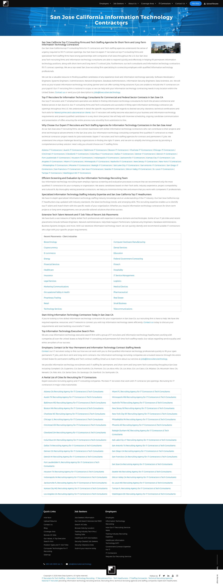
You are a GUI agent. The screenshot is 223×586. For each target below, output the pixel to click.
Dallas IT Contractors (124, 154)
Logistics (117, 281)
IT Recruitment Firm (104, 578)
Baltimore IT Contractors (95, 150)
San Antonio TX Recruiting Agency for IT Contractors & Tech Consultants (143, 445)
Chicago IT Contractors (164, 150)
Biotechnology (50, 242)
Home (87, 28)
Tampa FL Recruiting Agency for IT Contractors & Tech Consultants (141, 488)
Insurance (48, 275)
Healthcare (49, 270)
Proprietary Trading (52, 298)
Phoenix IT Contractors (79, 165)
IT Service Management (124, 275)
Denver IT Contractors (145, 154)
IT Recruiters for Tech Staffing (53, 578)
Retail (46, 303)
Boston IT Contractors (118, 150)
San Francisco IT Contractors (67, 169)
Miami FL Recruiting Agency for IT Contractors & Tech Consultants (141, 391)
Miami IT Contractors (73, 161)
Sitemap (47, 555)
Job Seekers (118, 3)
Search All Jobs (81, 525)
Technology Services (53, 309)
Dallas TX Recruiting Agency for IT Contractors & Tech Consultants (73, 445)
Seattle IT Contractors (115, 169)
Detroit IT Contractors (167, 154)
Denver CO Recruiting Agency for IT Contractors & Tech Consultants (73, 451)
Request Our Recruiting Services (118, 556)
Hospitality (118, 270)
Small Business (120, 303)
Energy (47, 259)
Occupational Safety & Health (57, 292)
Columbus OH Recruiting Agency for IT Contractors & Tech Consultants (75, 440)
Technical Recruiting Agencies (160, 578)
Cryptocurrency (51, 247)
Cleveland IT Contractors (77, 154)
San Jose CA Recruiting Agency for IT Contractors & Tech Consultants (142, 464)
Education (118, 253)
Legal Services (50, 281)
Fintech (117, 264)
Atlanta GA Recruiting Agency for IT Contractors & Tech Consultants (73, 391)
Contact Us (180, 3)
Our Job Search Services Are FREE (88, 521)
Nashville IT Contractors (121, 161)
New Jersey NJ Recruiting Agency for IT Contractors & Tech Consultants (143, 408)
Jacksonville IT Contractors (132, 158)
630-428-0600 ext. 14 (54, 564)
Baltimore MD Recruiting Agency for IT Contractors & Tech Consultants (75, 403)
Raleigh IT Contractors (102, 165)
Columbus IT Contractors (101, 154)
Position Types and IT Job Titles (56, 545)
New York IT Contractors (170, 161)
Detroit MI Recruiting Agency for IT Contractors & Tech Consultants (73, 456)
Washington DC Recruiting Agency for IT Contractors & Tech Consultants (144, 494)
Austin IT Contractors (73, 150)
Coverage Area (147, 3)
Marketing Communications (56, 286)
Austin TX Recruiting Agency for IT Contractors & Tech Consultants (73, 397)
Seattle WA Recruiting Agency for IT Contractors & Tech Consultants (141, 471)
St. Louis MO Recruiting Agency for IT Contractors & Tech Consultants (142, 483)
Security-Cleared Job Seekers (86, 541)
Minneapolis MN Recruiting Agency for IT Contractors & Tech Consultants (144, 397)
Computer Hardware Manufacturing (129, 242)
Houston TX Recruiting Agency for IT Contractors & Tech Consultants (74, 471)
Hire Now (195, 3)
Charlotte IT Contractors (141, 150)
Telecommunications (123, 309)
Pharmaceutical (121, 292)
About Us (132, 3)
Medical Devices (121, 286)
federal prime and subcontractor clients (72, 112)
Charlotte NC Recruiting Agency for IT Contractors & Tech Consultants (74, 414)
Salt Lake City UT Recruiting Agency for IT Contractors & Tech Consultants (144, 440)
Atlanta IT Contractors (52, 150)
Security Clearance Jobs (84, 545)
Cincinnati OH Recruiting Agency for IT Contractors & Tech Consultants (75, 425)
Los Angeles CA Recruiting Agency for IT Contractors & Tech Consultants (75, 494)
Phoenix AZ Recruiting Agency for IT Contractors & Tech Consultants (142, 425)
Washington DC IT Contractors (77, 173)
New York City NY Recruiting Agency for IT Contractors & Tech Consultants (144, 414)
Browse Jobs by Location (84, 528)
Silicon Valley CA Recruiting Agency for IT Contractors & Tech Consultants (144, 477)
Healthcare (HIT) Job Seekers (86, 538)
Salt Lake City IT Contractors (126, 165)
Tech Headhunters (120, 578)
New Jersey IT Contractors (145, 161)
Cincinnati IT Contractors (53, 154)
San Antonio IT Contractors (153, 165)
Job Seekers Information (84, 518)
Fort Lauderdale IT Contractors (56, 158)
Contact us (60, 92)
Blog (46, 528)
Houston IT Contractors (82, 158)
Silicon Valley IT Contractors (138, 169)
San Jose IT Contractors (92, 169)
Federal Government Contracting (128, 259)
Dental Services (120, 247)
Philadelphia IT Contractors (55, 165)
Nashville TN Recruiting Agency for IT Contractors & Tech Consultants (142, 403)
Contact (45, 351)
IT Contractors (165, 3)
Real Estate (118, 298)
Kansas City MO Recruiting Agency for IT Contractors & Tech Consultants (75, 488)
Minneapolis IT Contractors (97, 161)
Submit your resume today (85, 548)
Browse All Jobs (50, 535)
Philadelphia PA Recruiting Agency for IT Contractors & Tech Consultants (144, 419)
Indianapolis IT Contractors (106, 158)
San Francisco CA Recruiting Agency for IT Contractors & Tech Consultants (144, 456)
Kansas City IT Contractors (158, 158)
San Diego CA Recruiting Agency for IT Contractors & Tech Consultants (143, 451)
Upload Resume (212, 4)
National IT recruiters (50, 581)
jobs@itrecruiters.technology (107, 92)
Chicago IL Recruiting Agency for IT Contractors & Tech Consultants (73, 419)
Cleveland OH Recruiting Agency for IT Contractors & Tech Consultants (75, 432)
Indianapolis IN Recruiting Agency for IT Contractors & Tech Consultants (75, 477)
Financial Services (51, 264)
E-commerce (50, 253)
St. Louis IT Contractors (163, 169)
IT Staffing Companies (138, 578)
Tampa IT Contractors (52, 173)
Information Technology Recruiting (80, 578)
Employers (104, 3)
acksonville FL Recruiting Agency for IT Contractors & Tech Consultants (76, 483)
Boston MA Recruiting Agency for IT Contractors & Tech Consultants (73, 408)
